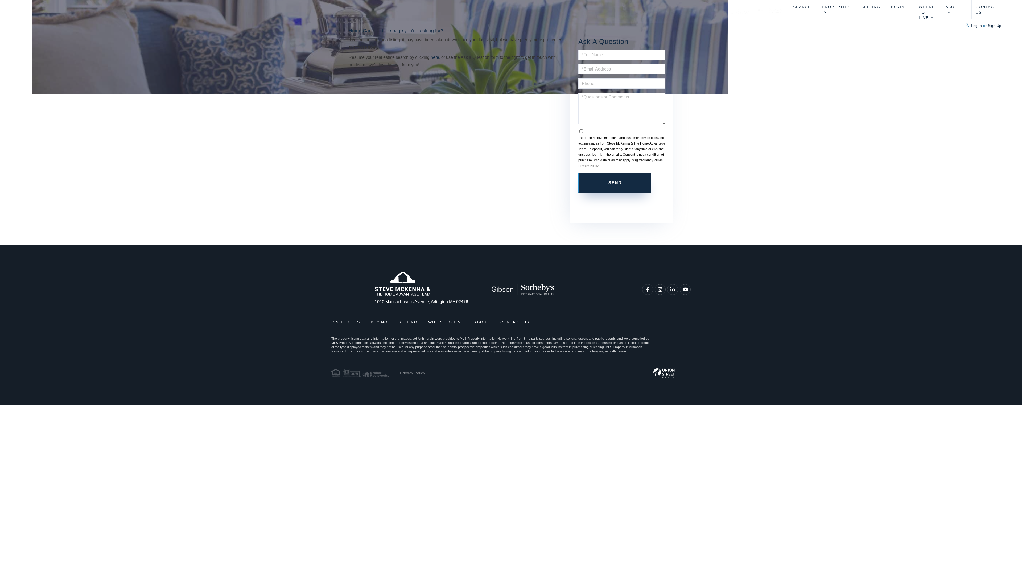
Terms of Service (621, 203)
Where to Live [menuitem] (927, 12)
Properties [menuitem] (836, 7)
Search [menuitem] (802, 7)
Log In (976, 25)
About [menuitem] (953, 7)
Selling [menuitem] (870, 7)
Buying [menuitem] (899, 7)
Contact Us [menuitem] (986, 9)
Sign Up (994, 25)
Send (615, 182)
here (435, 57)
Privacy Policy (588, 166)
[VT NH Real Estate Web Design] (664, 373)
